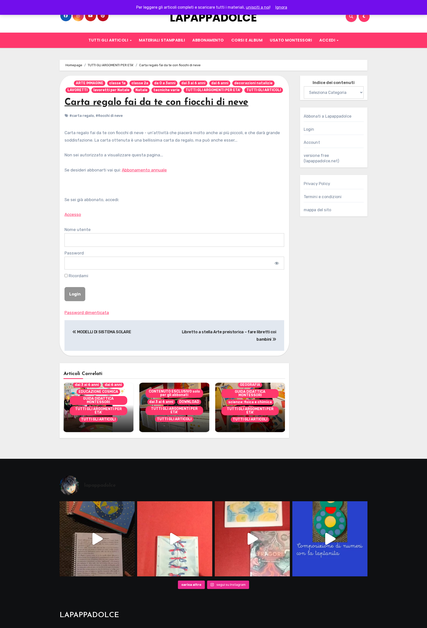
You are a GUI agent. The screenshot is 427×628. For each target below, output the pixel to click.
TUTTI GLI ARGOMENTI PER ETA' (213, 90)
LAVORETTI (77, 90)
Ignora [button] (281, 7)
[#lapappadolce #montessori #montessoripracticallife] (174, 538)
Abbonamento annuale (144, 169)
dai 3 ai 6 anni (193, 83)
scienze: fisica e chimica (250, 402)
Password (74, 253)
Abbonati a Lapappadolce (328, 116)
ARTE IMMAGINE (89, 83)
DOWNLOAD (189, 402)
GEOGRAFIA (250, 385)
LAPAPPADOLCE (213, 17)
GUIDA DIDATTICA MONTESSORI (98, 400)
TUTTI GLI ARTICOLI (108, 40)
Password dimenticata (86, 312)
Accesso (72, 214)
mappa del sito (317, 210)
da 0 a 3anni (164, 83)
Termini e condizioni (323, 196)
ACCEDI (327, 40)
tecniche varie (166, 90)
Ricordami (78, 275)
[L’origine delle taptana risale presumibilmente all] (329, 538)
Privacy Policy (317, 183)
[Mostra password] (276, 263)
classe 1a (117, 83)
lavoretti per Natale (111, 90)
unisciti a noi (258, 7)
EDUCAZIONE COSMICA (98, 392)
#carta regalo (81, 116)
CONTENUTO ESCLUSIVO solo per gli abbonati (174, 393)
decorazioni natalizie (253, 83)
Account (312, 142)
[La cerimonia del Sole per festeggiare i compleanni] (97, 538)
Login (309, 129)
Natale (141, 90)
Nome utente (77, 229)
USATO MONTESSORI (291, 40)
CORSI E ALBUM (247, 40)
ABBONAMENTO (208, 40)
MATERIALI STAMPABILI (162, 40)
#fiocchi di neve (109, 116)
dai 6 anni (219, 83)
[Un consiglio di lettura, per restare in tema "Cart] (252, 538)
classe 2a (139, 83)
